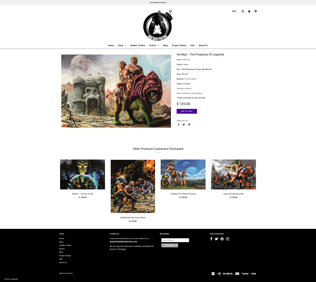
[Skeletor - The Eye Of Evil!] (82, 175)
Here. (123, 249)
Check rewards (11, 279)
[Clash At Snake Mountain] (233, 175)
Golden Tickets (137, 45)
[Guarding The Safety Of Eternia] (183, 175)
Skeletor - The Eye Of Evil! (82, 194)
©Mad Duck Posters (66, 273)
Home (111, 45)
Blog (165, 45)
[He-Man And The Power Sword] (133, 187)
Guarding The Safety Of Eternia (183, 194)
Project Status (179, 45)
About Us (203, 45)
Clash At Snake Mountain (233, 194)
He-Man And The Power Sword (132, 218)
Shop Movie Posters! (158, 2)
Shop (121, 45)
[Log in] (249, 11)
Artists (153, 45)
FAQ (193, 45)
